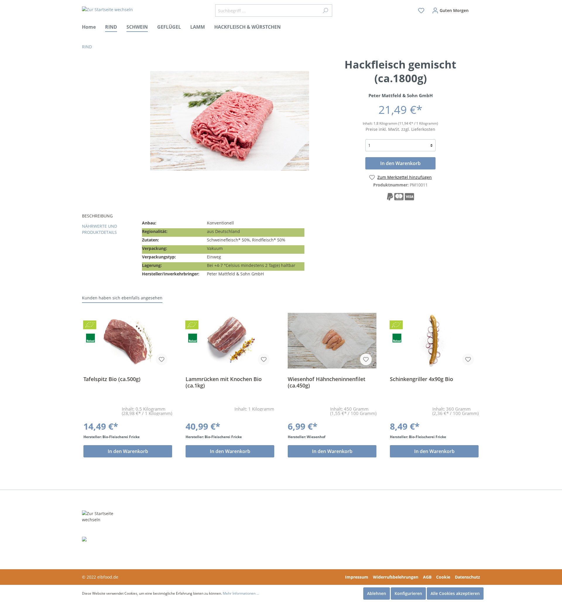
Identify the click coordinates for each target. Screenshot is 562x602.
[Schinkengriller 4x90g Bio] (434, 340)
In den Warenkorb (400, 163)
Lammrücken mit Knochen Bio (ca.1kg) (224, 382)
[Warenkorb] (476, 8)
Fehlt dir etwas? (185, 526)
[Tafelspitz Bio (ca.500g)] (127, 340)
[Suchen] (325, 10)
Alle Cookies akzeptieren (455, 593)
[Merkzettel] (421, 10)
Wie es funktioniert (189, 535)
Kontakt (259, 526)
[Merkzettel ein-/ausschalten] (161, 359)
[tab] (110, 216)
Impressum (356, 577)
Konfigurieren (408, 593)
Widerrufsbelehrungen (395, 577)
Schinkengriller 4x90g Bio (421, 379)
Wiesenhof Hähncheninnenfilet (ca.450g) (326, 382)
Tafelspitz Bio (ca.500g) (111, 379)
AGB (427, 577)
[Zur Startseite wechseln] (107, 9)
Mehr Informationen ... (241, 593)
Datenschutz (467, 577)
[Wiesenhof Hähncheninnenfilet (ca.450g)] (332, 340)
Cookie (443, 577)
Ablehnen (376, 593)
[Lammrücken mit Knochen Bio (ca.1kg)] (230, 340)
